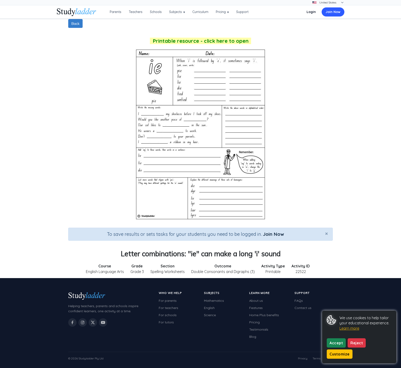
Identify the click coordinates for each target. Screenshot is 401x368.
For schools (168, 315)
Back (75, 23)
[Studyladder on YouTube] (103, 322)
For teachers (168, 308)
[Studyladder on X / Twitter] (93, 322)
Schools (156, 12)
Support (242, 12)
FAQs (298, 301)
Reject (356, 343)
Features (256, 308)
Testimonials (258, 329)
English (209, 308)
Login (311, 12)
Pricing (222, 12)
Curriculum (200, 12)
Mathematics (214, 301)
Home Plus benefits (264, 315)
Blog (252, 337)
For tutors (166, 322)
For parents (168, 301)
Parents (115, 12)
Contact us (302, 308)
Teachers (135, 12)
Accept (336, 343)
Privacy (302, 358)
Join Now (333, 12)
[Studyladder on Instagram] (82, 322)
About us (256, 301)
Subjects (177, 12)
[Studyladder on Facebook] (72, 322)
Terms (316, 358)
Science (210, 315)
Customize (340, 354)
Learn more (349, 328)
